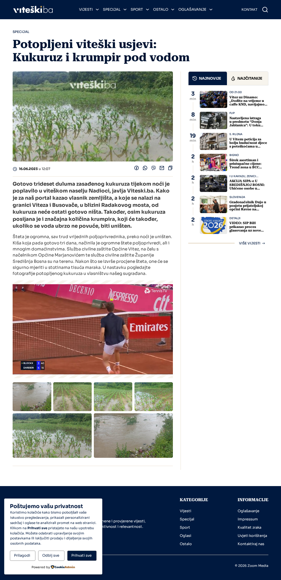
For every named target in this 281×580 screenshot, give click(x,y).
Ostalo (160, 9)
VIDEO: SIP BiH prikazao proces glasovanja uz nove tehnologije (245, 228)
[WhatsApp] (145, 169)
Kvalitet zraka (249, 527)
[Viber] (153, 169)
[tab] (208, 78)
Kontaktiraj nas (251, 544)
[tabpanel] (228, 168)
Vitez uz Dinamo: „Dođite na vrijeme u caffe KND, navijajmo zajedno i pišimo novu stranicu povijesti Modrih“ (247, 106)
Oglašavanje (192, 9)
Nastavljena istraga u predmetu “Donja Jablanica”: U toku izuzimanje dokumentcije (245, 125)
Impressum (248, 519)
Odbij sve (50, 555)
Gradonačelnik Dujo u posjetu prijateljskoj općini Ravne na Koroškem (247, 207)
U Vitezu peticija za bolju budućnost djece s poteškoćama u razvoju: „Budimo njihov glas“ (248, 146)
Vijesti (86, 9)
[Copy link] (170, 169)
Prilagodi (22, 555)
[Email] (161, 169)
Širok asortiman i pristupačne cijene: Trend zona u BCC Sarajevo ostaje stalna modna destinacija (247, 167)
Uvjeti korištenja (252, 535)
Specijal (111, 9)
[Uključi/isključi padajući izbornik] (97, 9)
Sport (137, 9)
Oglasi (185, 535)
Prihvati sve (81, 555)
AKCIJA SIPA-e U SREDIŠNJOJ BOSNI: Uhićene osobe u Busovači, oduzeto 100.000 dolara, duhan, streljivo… (248, 190)
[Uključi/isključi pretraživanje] (265, 9)
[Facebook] (136, 169)
